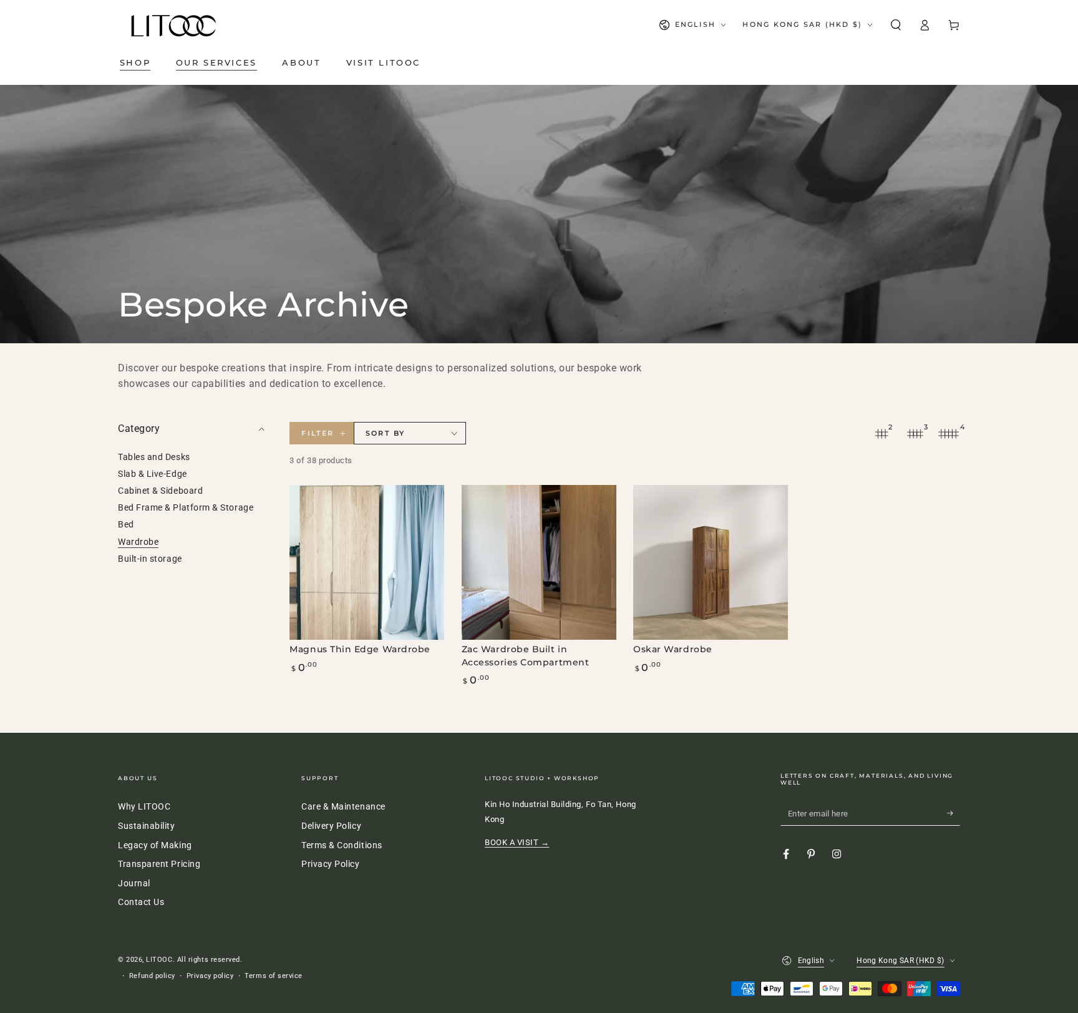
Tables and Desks (154, 457)
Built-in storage (150, 559)
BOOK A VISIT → (517, 842)
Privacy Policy (330, 864)
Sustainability (146, 826)
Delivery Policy (331, 826)
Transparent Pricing (159, 864)
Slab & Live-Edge (152, 474)
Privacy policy (210, 976)
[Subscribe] (953, 813)
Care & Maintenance (343, 806)
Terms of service (274, 976)
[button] (895, 24)
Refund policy (152, 976)
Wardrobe (138, 542)
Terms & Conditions (341, 845)
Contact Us (141, 902)
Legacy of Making (155, 845)
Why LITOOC (144, 806)
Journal (134, 883)
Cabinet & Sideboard (160, 491)
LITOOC (159, 960)
